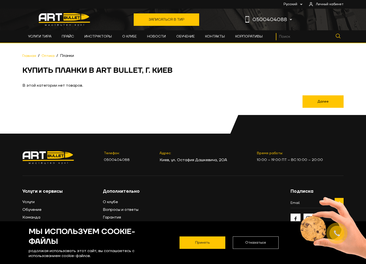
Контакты (215, 36)
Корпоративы (249, 36)
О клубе (129, 36)
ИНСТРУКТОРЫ (98, 36)
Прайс (68, 36)
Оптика (48, 56)
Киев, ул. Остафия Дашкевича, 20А (193, 159)
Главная (29, 56)
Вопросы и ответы (120, 209)
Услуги (28, 201)
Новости (156, 36)
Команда (31, 217)
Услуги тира (39, 36)
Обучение (185, 36)
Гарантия (112, 217)
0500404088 (269, 19)
